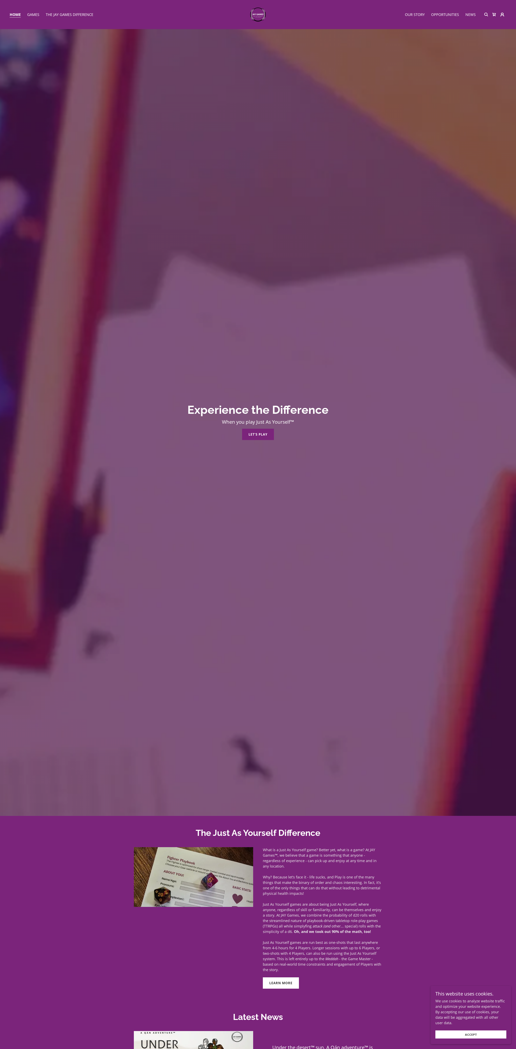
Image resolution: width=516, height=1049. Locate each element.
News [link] (470, 14)
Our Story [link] (415, 14)
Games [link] (33, 14)
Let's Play (258, 434)
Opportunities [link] (445, 14)
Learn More (280, 983)
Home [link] (15, 14)
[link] (258, 14)
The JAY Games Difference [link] (69, 14)
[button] (502, 14)
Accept (471, 1034)
